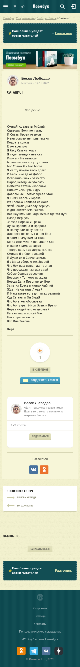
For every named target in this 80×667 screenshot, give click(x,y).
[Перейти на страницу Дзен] (58, 651)
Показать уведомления (15, 6)
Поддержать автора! (44, 380)
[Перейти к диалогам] (23, 6)
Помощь (40, 616)
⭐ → (40, 33)
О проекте (40, 608)
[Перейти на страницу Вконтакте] (46, 651)
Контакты (40, 623)
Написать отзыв (40, 549)
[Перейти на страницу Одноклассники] (21, 651)
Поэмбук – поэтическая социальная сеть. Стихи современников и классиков (41, 6)
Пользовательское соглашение (40, 631)
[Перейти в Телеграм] (34, 651)
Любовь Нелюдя (40, 497)
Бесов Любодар (35, 78)
